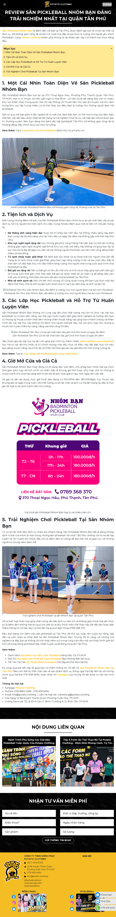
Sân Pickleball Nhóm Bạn (17, 30)
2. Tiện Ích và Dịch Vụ (15, 57)
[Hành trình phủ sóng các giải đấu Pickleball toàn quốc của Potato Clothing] (29, 766)
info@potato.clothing (37, 876)
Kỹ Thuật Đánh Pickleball (41, 662)
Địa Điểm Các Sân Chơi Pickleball (40, 655)
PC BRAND (107, 4)
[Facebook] (15, 897)
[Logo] (47, 4)
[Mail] (15, 909)
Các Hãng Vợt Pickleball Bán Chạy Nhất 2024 (51, 353)
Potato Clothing (31, 37)
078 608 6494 (34, 872)
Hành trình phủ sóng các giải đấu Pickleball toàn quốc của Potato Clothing (29, 741)
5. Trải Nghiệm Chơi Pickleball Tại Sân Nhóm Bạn (31, 71)
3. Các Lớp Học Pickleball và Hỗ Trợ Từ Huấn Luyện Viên (35, 62)
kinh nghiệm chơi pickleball (96, 341)
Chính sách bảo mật (32, 883)
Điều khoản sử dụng (32, 880)
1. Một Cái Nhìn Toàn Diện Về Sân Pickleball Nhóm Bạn (34, 52)
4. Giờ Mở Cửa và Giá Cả (17, 66)
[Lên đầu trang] (113, 913)
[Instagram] (15, 903)
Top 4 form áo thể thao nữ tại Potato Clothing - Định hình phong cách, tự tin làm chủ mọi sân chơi (87, 741)
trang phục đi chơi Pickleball (39, 130)
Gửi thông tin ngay (58, 840)
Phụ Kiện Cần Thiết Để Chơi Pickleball (39, 658)
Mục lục (9, 48)
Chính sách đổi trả (31, 885)
